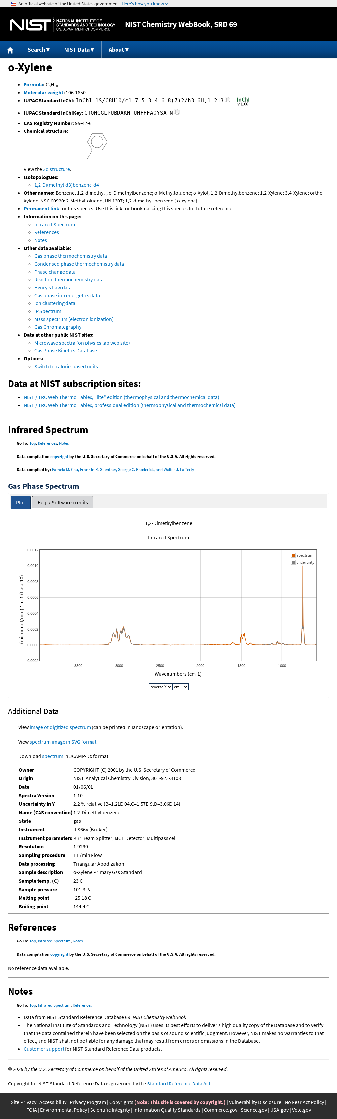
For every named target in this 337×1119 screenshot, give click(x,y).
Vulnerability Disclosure (255, 1102)
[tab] (21, 502)
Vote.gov (301, 1110)
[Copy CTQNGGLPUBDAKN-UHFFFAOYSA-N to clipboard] (177, 114)
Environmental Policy (63, 1110)
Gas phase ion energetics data (67, 295)
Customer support (44, 1048)
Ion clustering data (54, 303)
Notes (40, 240)
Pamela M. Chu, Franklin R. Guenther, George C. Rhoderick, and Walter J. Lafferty (123, 469)
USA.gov (279, 1110)
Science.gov (254, 1110)
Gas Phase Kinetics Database (65, 350)
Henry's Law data (53, 287)
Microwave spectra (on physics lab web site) (82, 342)
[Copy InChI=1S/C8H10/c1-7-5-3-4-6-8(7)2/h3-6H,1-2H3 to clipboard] (227, 101)
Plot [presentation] (20, 502)
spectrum (52, 756)
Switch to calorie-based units (66, 366)
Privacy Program (88, 1102)
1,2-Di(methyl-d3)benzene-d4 (66, 184)
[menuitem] (10, 49)
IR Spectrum (47, 311)
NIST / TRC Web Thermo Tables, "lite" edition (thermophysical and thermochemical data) (121, 397)
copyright (59, 456)
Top (32, 443)
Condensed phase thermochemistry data (79, 263)
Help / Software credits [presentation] (63, 502)
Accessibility (52, 1102)
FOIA (31, 1110)
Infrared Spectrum (54, 224)
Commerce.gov (220, 1110)
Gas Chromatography (57, 326)
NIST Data (77, 49)
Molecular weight (43, 92)
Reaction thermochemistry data (69, 279)
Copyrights (121, 1102)
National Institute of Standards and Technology (62, 24)
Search (36, 49)
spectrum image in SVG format (63, 741)
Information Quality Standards (167, 1110)
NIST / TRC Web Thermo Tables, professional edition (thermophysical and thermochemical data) (130, 405)
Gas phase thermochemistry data (70, 255)
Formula (33, 84)
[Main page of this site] (10, 49)
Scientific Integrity (110, 1110)
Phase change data (55, 271)
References (46, 232)
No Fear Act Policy (304, 1102)
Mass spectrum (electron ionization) (74, 319)
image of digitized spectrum (60, 727)
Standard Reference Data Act (178, 1083)
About (116, 49)
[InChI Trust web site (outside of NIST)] (243, 105)
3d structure (56, 169)
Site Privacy (23, 1102)
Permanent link (41, 208)
